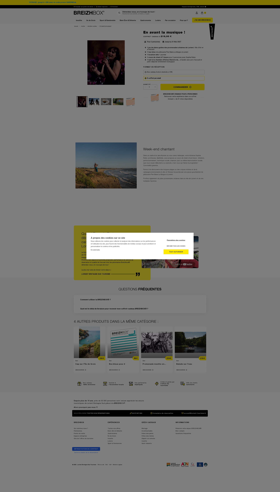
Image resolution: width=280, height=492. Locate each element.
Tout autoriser (176, 252)
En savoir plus (95, 250)
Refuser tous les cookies (176, 246)
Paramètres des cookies (176, 240)
